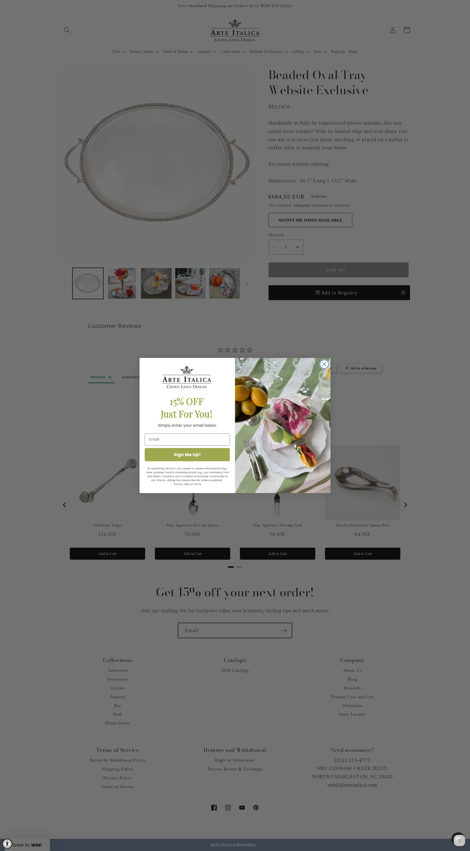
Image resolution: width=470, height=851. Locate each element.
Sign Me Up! (187, 454)
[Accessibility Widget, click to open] (7, 844)
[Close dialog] (324, 364)
